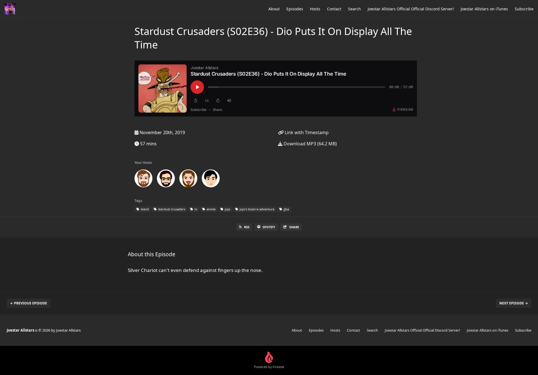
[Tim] (188, 179)
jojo (227, 209)
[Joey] (143, 179)
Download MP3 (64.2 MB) (309, 144)
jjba (286, 209)
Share (294, 227)
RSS (246, 227)
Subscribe (524, 8)
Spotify (269, 227)
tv (195, 209)
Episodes (294, 8)
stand (144, 209)
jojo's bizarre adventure (256, 209)
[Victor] (211, 179)
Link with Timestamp (306, 132)
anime (210, 209)
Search (354, 8)
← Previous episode (28, 303)
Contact (334, 8)
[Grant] (166, 179)
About (274, 8)
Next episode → (513, 303)
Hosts (315, 8)
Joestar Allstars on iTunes (484, 8)
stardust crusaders (171, 209)
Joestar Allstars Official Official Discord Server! (411, 8)
